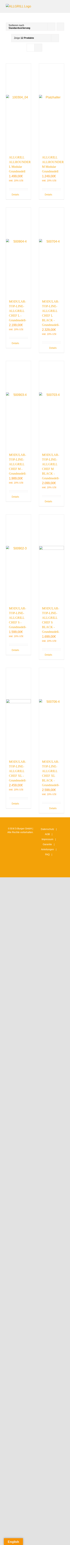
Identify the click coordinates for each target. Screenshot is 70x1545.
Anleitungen (47, 849)
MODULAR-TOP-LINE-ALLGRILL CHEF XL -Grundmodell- (17, 771)
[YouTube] (52, 871)
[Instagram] (40, 871)
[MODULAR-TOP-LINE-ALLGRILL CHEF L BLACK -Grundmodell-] (51, 251)
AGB (47, 834)
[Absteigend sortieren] (60, 27)
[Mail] (58, 871)
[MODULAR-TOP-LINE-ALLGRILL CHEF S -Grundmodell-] (18, 558)
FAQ (47, 854)
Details (15, 194)
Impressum (47, 839)
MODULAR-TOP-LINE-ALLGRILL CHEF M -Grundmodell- (17, 464)
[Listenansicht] (38, 47)
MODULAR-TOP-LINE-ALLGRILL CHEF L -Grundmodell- (17, 311)
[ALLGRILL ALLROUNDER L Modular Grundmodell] (18, 107)
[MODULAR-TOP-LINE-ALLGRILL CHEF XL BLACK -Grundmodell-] (51, 712)
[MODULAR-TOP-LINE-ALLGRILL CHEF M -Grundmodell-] (18, 405)
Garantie (47, 844)
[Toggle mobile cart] (48, 6)
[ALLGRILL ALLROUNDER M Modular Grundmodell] (51, 107)
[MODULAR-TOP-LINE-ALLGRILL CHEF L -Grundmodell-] (18, 251)
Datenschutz (47, 829)
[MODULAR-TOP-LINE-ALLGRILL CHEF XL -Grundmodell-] (18, 712)
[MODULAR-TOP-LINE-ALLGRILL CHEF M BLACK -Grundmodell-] (51, 405)
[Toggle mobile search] (55, 6)
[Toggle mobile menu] (62, 6)
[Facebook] (46, 871)
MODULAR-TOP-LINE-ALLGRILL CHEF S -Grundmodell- (17, 618)
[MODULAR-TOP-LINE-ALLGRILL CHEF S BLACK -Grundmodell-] (51, 558)
